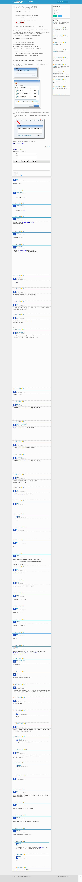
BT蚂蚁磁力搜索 (41, 847)
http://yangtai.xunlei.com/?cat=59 (18, 143)
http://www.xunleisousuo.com (28, 222)
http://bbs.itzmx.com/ (20, 653)
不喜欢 (57, 13)
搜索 (66, 2)
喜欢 (56, 10)
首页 (25, 1)
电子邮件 (16, 155)
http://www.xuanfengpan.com (19, 427)
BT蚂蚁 (19, 843)
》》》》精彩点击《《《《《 (20, 278)
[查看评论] (80, 876)
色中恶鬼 (54, 29)
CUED (69, 876)
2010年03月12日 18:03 (17, 8)
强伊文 (31, 8)
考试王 (54, 66)
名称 (17, 153)
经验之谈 (48, 146)
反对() (20, 190)
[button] (15, 161)
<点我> (24, 197)
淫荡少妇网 (55, 51)
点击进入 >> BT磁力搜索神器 (21, 424)
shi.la (17, 282)
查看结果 (60, 16)
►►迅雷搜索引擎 (19, 457)
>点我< (24, 210)
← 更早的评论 (15, 869)
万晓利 (17, 233)
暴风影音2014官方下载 (20, 660)
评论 (34, 8)
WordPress (30, 876)
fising (54, 73)
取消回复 (21, 149)
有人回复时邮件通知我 (17, 175)
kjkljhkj (54, 44)
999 (54, 22)
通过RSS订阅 (69, 1)
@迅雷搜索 (18, 218)
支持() (16, 190)
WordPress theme (61, 876)
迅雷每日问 (30, 1)
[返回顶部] (80, 880)
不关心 (57, 12)
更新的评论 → (28, 869)
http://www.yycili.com (22, 250)
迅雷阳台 (17, 2)
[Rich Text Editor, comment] (31, 166)
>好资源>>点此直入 (19, 192)
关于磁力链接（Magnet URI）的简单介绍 (25, 7)
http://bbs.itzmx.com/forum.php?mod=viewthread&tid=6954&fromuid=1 (26, 652)
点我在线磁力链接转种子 (20, 332)
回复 (23, 190)
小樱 (17, 647)
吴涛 (15, 149)
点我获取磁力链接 (19, 246)
